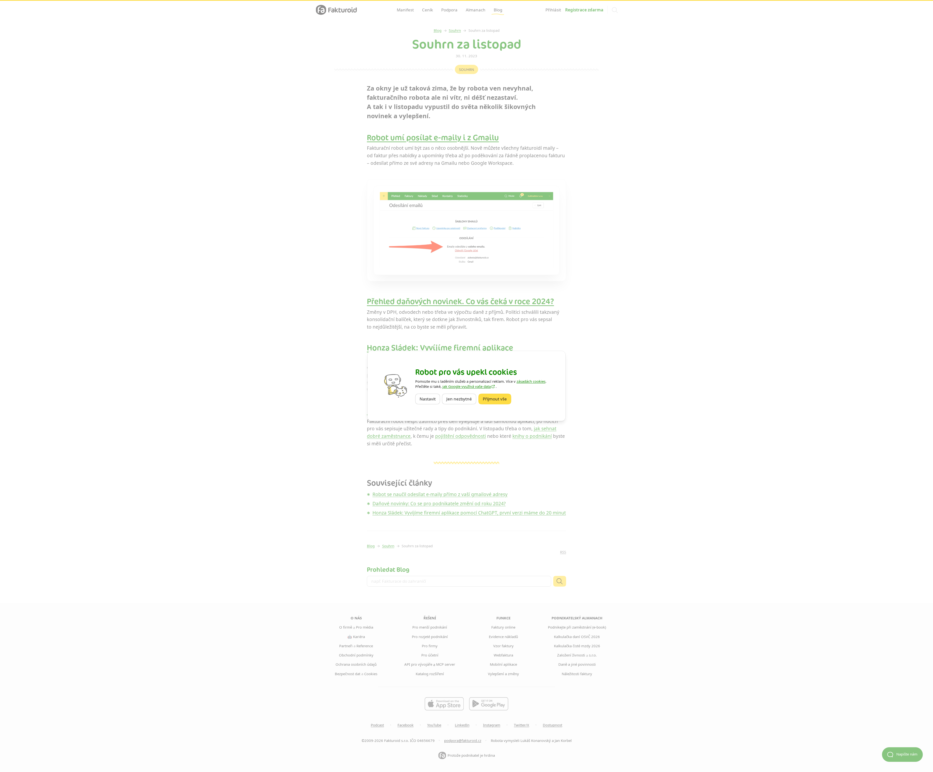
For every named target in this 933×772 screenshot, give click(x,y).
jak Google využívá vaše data (466, 386)
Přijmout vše (497, 399)
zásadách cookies (531, 381)
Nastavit (430, 399)
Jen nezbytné (461, 399)
